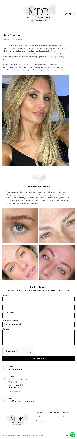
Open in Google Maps (15, 391)
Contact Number (8, 312)
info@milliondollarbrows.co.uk (21, 401)
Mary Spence (11, 435)
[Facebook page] (67, 436)
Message (5, 329)
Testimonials (40, 421)
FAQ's (38, 417)
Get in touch (54, 417)
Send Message (38, 358)
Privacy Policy (68, 417)
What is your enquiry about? (12, 320)
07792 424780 (15, 369)
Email (4, 304)
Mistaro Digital (40, 435)
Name (4, 296)
